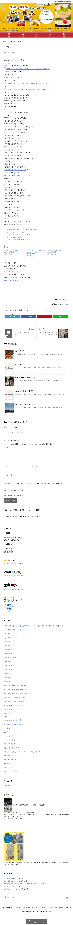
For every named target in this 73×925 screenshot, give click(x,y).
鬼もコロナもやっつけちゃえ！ (25, 378)
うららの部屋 (9, 709)
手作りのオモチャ (10, 760)
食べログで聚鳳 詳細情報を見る (13, 563)
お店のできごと (17, 41)
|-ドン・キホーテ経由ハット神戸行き (16, 685)
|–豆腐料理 (8, 665)
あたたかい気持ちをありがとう (25, 391)
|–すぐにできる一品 (11, 638)
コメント (7, 447)
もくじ (19, 272)
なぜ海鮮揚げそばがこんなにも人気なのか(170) (21, 229)
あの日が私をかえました (12, 705)
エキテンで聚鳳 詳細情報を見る (13, 589)
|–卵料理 (7, 646)
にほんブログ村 (8, 606)
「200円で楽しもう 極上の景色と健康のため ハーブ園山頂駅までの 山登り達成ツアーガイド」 (33, 626)
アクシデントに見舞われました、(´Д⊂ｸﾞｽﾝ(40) (21, 239)
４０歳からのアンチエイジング (15, 170)
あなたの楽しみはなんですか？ (25, 404)
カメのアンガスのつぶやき (13, 720)
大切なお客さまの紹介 (11, 748)
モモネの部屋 (9, 744)
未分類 (7, 764)
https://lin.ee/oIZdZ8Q (12, 280)
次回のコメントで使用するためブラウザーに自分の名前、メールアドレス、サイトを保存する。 (34, 483)
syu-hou (65, 304)
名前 (6, 467)
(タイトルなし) (8, 878)
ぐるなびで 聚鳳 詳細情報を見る (13, 576)
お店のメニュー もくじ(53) (16, 232)
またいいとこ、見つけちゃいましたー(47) (19, 234)
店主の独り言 (9, 756)
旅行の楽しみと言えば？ (11, 250)
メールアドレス (33, 467)
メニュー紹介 (9, 740)
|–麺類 (7, 681)
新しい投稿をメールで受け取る (13, 495)
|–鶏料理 (7, 677)
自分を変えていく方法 (12, 772)
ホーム (7, 41)
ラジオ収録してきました (11, 881)
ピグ (6, 732)
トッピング (8, 728)
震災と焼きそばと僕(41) (14, 237)
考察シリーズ (9, 768)
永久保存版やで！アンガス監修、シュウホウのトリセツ (20, 883)
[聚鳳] (11, 585)
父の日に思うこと (9, 886)
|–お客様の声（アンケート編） (14, 630)
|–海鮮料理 (8, 653)
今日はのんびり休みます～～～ (56, 250)
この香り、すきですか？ (11, 889)
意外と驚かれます (21, 364)
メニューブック (9, 736)
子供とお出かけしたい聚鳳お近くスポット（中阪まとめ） (22, 752)
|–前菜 (7, 642)
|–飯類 (7, 673)
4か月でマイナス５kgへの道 (14, 701)
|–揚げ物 (7, 650)
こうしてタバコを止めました (13, 724)
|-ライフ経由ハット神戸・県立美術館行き (17, 693)
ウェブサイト (8, 475)
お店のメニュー (10, 272)
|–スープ (7, 634)
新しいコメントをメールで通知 (13, 490)
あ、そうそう (19, 351)
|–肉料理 (7, 661)
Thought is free (47, 911)
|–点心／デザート (10, 657)
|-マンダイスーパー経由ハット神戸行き (16, 689)
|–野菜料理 (8, 669)
